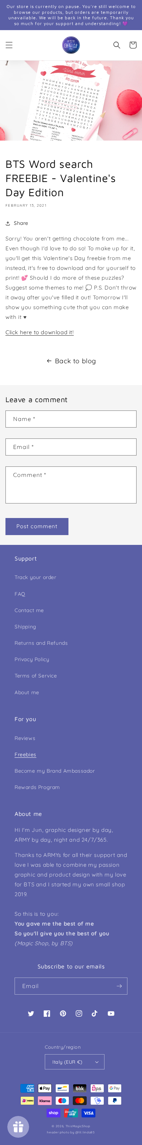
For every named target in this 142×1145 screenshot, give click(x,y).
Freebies (25, 754)
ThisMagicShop (78, 1126)
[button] (9, 45)
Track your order (35, 577)
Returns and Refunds (41, 643)
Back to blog (75, 361)
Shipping (25, 626)
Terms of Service (36, 675)
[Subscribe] (119, 986)
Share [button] (21, 223)
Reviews (25, 738)
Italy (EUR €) (67, 1062)
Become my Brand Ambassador (55, 771)
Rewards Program (37, 787)
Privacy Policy (32, 659)
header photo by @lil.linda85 (71, 1132)
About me (27, 692)
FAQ (20, 594)
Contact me (29, 610)
